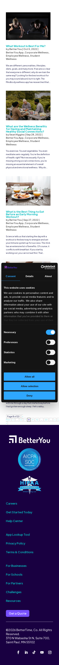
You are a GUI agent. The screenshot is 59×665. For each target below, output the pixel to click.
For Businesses (16, 565)
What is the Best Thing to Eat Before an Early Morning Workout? (25, 214)
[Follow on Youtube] (42, 652)
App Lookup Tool (18, 534)
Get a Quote (17, 613)
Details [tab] (30, 276)
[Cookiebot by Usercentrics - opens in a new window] (41, 267)
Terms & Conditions (19, 552)
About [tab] (48, 276)
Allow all (29, 376)
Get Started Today (19, 512)
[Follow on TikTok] (34, 652)
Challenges (13, 592)
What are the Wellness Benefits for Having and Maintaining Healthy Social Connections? (26, 129)
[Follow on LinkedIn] (26, 652)
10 (37, 420)
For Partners (14, 583)
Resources (13, 601)
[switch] (50, 342)
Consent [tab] (11, 276)
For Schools (14, 574)
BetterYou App (15, 52)
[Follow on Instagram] (50, 652)
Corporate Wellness (37, 52)
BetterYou (15, 49)
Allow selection (29, 386)
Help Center (14, 521)
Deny (29, 395)
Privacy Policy (15, 543)
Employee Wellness (17, 55)
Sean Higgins (17, 134)
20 (46, 420)
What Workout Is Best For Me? (26, 46)
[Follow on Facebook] (18, 652)
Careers (11, 503)
